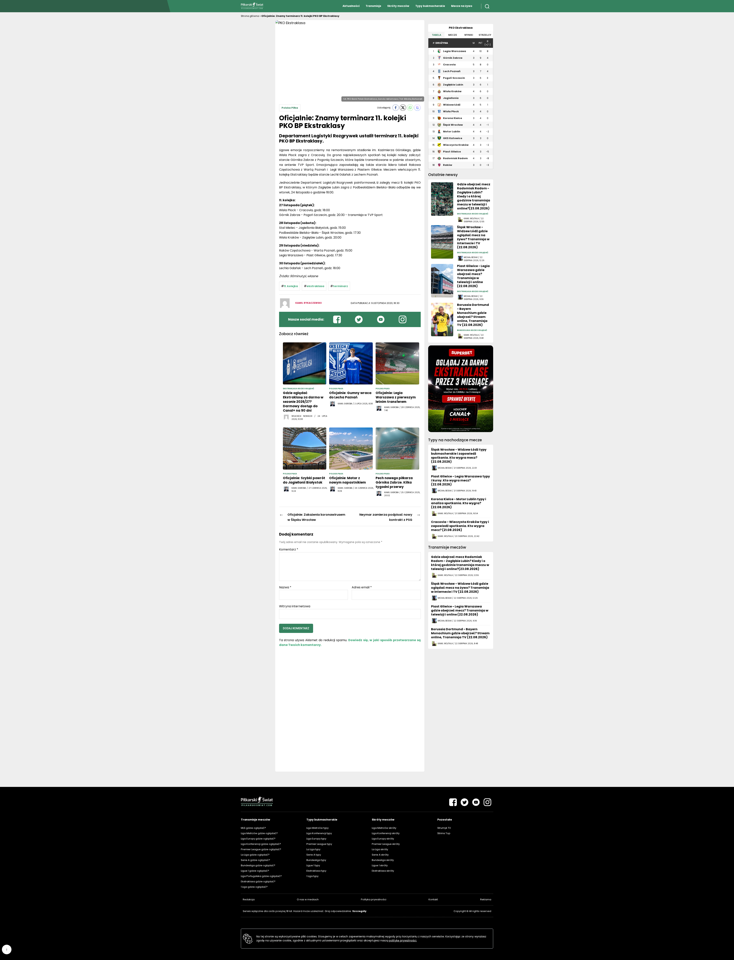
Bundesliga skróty (383, 860)
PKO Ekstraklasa (461, 28)
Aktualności (351, 6)
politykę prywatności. (403, 940)
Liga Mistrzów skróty (384, 828)
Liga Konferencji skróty (385, 833)
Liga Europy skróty (383, 838)
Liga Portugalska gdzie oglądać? (261, 876)
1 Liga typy (312, 876)
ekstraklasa (315, 286)
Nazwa (285, 587)
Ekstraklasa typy (316, 871)
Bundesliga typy (316, 860)
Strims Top (443, 833)
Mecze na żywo (461, 6)
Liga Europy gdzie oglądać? (258, 838)
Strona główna (250, 16)
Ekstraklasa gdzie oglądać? (258, 881)
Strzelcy (485, 34)
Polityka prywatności (373, 899)
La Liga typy (313, 849)
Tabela (436, 34)
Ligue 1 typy (313, 865)
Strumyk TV (444, 828)
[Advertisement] (256, 77)
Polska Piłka (290, 108)
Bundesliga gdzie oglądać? (258, 865)
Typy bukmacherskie (430, 6)
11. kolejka (291, 286)
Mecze (452, 34)
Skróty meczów (398, 6)
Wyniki (468, 34)
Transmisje (373, 6)
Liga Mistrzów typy (317, 828)
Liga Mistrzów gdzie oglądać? (259, 833)
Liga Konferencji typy (319, 833)
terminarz (340, 286)
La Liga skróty (380, 849)
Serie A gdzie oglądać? (255, 860)
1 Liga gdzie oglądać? (254, 887)
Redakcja (249, 899)
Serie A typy (313, 855)
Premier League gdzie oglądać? (261, 849)
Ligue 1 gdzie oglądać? (255, 871)
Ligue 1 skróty (380, 865)
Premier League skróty (386, 844)
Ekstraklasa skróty (383, 871)
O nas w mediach (308, 899)
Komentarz (288, 549)
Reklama (485, 899)
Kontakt (433, 899)
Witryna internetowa (294, 606)
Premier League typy (319, 844)
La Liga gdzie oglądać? (255, 855)
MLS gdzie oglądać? (253, 828)
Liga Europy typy (316, 838)
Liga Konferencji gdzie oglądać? (261, 844)
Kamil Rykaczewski (308, 303)
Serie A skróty (380, 855)
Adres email (362, 587)
